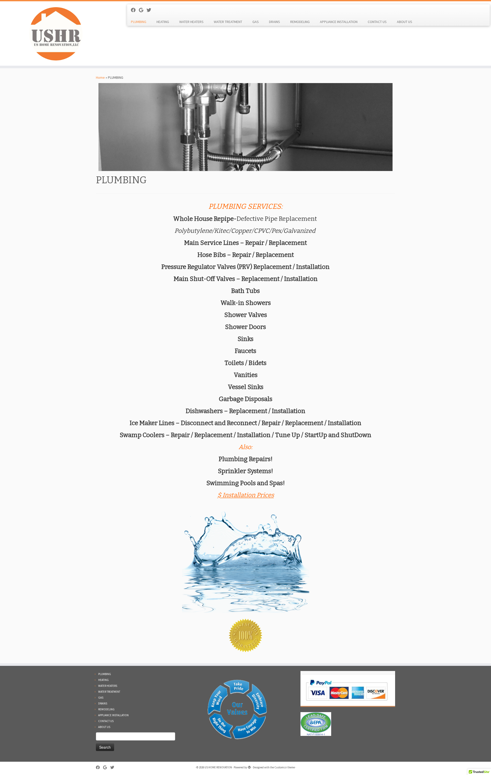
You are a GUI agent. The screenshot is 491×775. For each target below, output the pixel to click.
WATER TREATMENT (228, 21)
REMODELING (300, 21)
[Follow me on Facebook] (135, 10)
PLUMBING (138, 21)
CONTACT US (377, 21)
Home (100, 77)
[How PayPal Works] (346, 690)
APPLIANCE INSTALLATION (339, 21)
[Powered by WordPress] (249, 766)
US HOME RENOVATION (218, 767)
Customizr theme (284, 767)
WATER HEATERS (191, 21)
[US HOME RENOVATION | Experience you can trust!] (56, 33)
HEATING (163, 21)
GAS (255, 21)
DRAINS (274, 21)
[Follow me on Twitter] (150, 10)
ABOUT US (404, 21)
